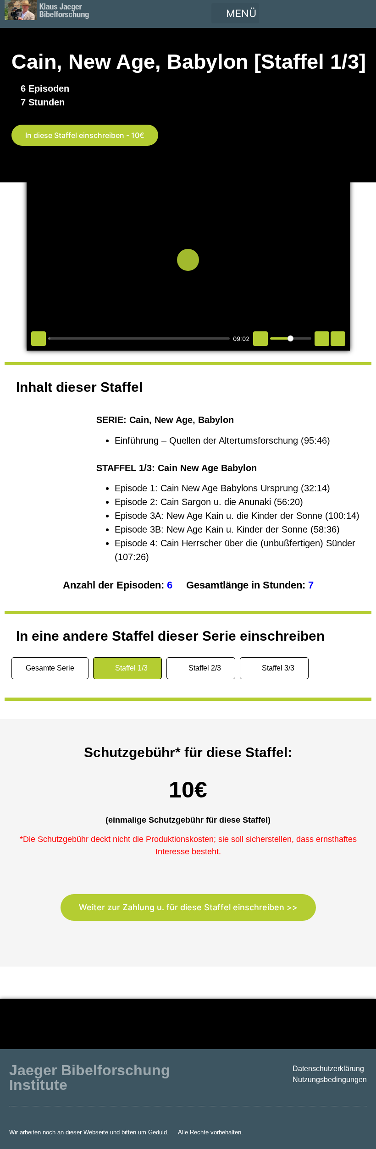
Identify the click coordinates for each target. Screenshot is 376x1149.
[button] (235, 13)
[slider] (139, 338)
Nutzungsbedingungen (330, 1079)
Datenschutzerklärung (328, 1068)
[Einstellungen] (322, 338)
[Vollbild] (338, 338)
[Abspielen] (38, 338)
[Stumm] (260, 338)
